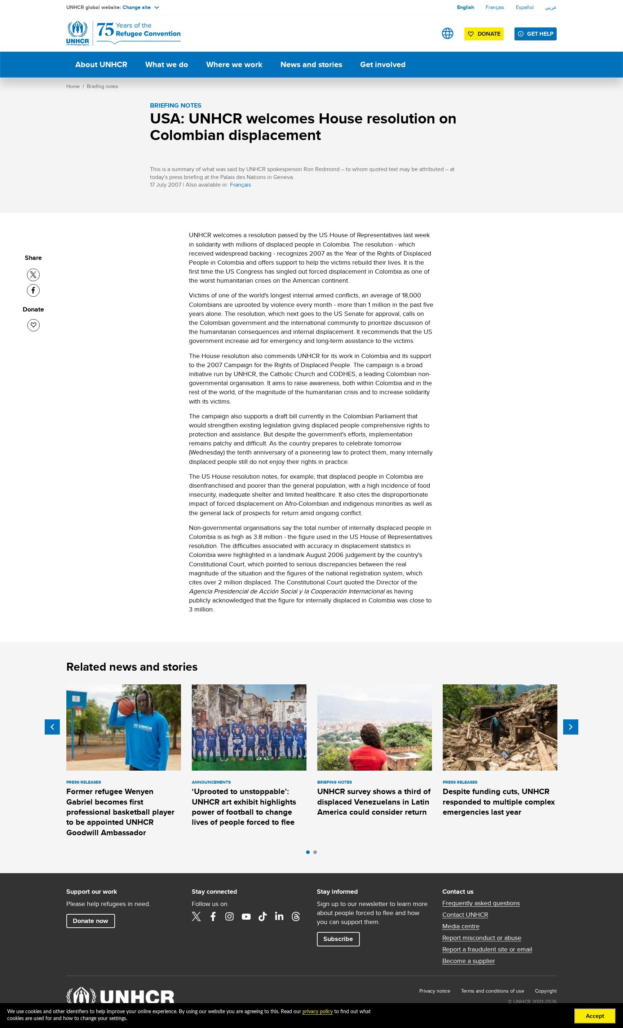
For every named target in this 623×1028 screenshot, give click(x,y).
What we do (166, 64)
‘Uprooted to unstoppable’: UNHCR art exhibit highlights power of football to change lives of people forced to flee (244, 806)
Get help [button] (540, 34)
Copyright (546, 990)
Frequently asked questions (481, 903)
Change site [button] (137, 7)
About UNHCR (101, 64)
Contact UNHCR (465, 915)
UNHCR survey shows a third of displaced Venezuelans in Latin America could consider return (373, 801)
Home (73, 86)
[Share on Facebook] (33, 290)
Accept (595, 1016)
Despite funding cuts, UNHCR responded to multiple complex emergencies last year (499, 801)
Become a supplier (468, 961)
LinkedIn (279, 916)
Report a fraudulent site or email (487, 949)
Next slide (570, 727)
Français (495, 7)
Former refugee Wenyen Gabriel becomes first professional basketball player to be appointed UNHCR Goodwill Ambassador (120, 811)
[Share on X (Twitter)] (33, 275)
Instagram (229, 916)
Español (525, 7)
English (465, 7)
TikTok (263, 916)
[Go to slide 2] (317, 854)
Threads (296, 916)
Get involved (383, 64)
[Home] (116, 33)
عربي (551, 7)
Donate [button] (489, 34)
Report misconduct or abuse (481, 938)
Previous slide (52, 727)
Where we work (234, 64)
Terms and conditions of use (492, 990)
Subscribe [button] (338, 939)
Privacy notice (434, 990)
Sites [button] (448, 33)
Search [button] (425, 33)
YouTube (246, 916)
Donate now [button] (90, 920)
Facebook (213, 916)
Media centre (461, 926)
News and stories (311, 64)
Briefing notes (102, 86)
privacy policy (317, 1011)
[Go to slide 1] (309, 854)
